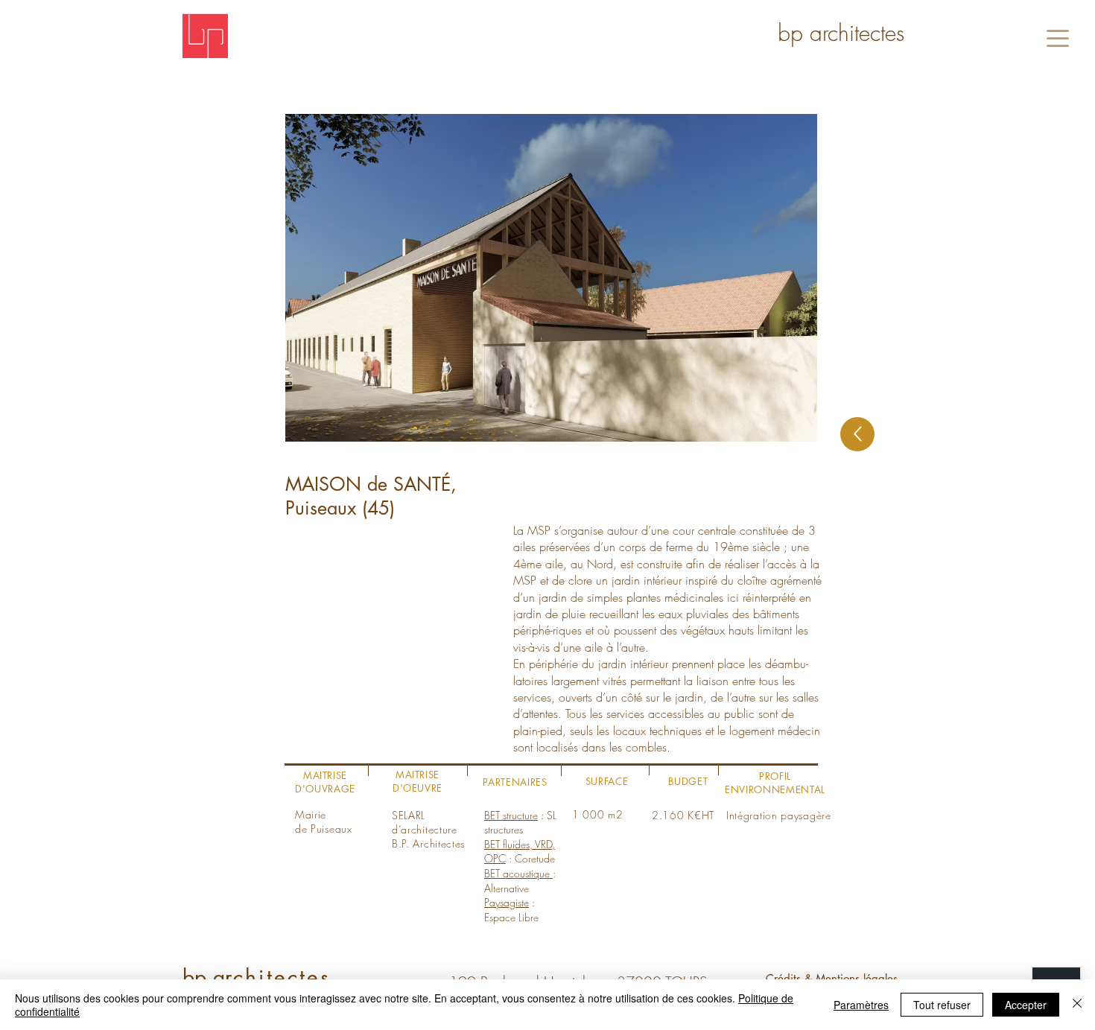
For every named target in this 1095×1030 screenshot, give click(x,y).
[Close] (1077, 1004)
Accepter (1026, 1004)
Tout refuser (942, 1004)
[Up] (857, 434)
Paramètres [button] (861, 1004)
